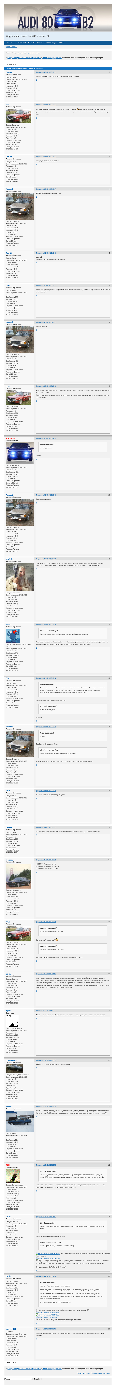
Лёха (8, 286)
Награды (31, 43)
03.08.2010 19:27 (50, 189)
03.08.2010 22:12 (50, 438)
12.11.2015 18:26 (50, 1106)
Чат (7, 43)
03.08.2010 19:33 (50, 253)
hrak (8, 105)
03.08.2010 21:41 (50, 322)
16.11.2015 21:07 (50, 1216)
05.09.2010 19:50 (50, 922)
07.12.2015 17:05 (50, 1276)
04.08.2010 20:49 (50, 791)
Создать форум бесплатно (100, 1373)
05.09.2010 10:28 (50, 860)
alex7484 (9, 559)
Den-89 (9, 72)
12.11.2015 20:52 (50, 1165)
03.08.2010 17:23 (50, 104)
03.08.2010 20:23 (50, 285)
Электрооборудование (52, 58)
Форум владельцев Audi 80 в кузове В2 (24, 58)
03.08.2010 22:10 (50, 386)
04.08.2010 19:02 (50, 678)
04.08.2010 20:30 (50, 726)
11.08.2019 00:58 (50, 1329)
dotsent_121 (11, 1329)
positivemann (11, 1060)
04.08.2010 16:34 (50, 624)
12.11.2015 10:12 (50, 1010)
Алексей (9, 189)
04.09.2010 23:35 (50, 827)
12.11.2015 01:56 (50, 974)
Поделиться (40, 72)
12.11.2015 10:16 (50, 1060)
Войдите (20, 53)
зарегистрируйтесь (34, 53)
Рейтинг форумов (83, 1373)
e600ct (8, 624)
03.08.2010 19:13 (50, 156)
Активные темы (11, 47)
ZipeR (8, 1011)
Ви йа (8, 974)
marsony (9, 860)
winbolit (9, 1107)
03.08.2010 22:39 (50, 495)
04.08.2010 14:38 (50, 559)
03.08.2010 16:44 (50, 72)
